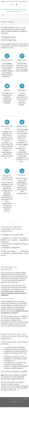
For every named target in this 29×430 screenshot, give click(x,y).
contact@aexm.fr (23, 1)
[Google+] (13, 4)
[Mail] (10, 4)
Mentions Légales (22, 399)
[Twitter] (16, 4)
